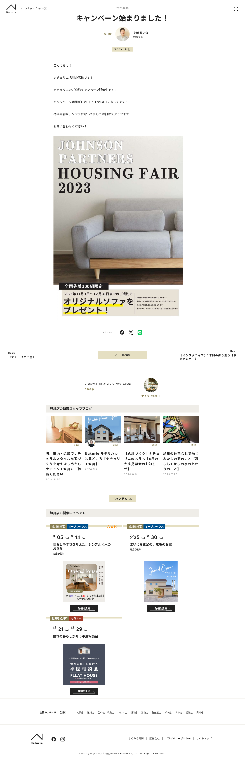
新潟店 (134, 712)
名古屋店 (156, 712)
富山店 (144, 712)
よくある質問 (136, 738)
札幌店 (80, 712)
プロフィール (120, 49)
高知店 (199, 712)
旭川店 (90, 712)
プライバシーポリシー (178, 738)
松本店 (168, 712)
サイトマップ (204, 738)
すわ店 (178, 712)
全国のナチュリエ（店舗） (54, 712)
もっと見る (120, 498)
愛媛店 (189, 712)
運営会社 (154, 738)
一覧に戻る (124, 354)
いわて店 (122, 712)
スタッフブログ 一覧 (36, 8)
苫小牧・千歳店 (106, 712)
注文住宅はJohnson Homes (113, 753)
